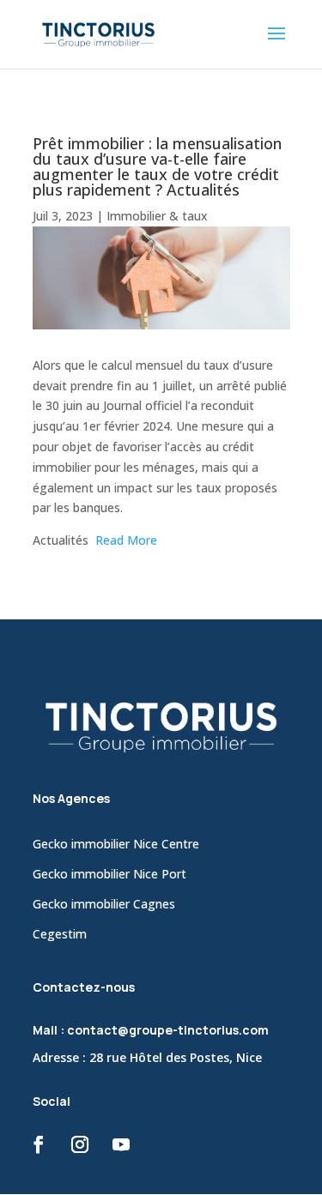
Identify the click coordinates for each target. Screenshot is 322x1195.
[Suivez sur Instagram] (80, 1144)
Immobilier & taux (157, 216)
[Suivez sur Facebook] (38, 1144)
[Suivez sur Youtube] (121, 1144)
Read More (126, 540)
